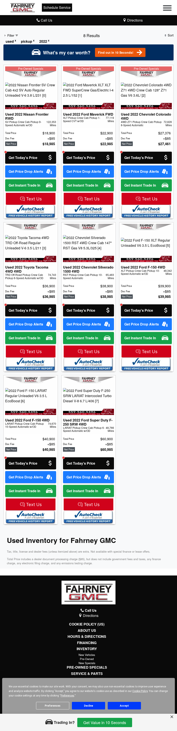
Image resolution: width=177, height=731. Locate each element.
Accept (124, 705)
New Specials (87, 663)
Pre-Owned (87, 659)
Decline (88, 705)
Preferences (52, 705)
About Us (87, 630)
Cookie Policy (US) (86, 624)
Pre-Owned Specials (87, 667)
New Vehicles (87, 655)
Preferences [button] (67, 695)
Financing (86, 643)
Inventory (87, 649)
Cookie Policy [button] (140, 691)
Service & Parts (87, 674)
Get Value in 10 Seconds (104, 722)
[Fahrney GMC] (22, 7)
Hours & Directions (87, 636)
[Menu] (167, 8)
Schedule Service (57, 7)
